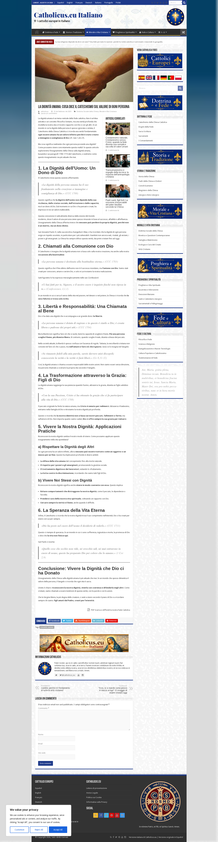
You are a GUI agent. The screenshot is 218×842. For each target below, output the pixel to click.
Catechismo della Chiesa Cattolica (153, 122)
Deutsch (89, 3)
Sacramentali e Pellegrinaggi (151, 303)
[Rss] (152, 3)
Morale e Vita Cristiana (98, 32)
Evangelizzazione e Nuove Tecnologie (154, 349)
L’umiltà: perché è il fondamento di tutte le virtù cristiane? (55, 688)
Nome (40, 734)
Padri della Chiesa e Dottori (150, 181)
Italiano (98, 3)
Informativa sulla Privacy (96, 802)
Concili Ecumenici (146, 186)
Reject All (39, 829)
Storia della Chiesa (146, 176)
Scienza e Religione (147, 344)
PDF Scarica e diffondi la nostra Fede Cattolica (110, 610)
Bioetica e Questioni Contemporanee (154, 235)
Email (40, 744)
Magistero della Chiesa (148, 190)
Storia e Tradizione (74, 32)
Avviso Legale (92, 793)
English (70, 3)
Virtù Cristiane (144, 249)
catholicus (44, 111)
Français (79, 3)
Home (37, 32)
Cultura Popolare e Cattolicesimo (152, 353)
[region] (38, 820)
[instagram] (166, 3)
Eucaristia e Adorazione (148, 290)
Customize (19, 829)
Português (108, 3)
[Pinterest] (160, 3)
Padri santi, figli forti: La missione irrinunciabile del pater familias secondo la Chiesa (117, 203)
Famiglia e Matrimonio (148, 240)
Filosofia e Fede (145, 339)
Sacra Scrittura (145, 131)
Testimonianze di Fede (148, 358)
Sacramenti (143, 136)
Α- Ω (163, 32)
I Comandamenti (146, 140)
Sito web (42, 753)
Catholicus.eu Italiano (68, 14)
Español (60, 3)
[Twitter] (157, 3)
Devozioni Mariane (146, 294)
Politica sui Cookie (94, 797)
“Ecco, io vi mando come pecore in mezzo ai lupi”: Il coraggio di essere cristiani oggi (112, 689)
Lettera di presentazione (96, 788)
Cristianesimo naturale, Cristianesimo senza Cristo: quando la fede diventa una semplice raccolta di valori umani (117, 142)
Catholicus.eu (151, 837)
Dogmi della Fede (146, 127)
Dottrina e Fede (51, 32)
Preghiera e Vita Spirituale (149, 285)
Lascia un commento (49, 113)
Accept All (58, 829)
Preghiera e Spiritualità (125, 32)
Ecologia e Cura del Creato (150, 245)
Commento (43, 708)
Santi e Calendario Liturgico (150, 299)
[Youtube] (163, 3)
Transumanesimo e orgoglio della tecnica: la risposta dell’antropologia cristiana (117, 173)
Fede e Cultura (148, 32)
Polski (118, 3)
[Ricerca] (184, 2)
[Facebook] (155, 3)
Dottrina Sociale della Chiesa (88, 111)
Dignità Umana (47, 627)
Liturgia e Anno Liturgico (149, 195)
